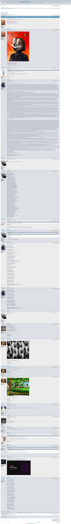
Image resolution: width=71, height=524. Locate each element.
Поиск (59, 5)
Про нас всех (13, 8)
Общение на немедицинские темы (8, 8)
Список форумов (2, 8)
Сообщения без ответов (3, 7)
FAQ (56, 5)
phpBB (28, 523)
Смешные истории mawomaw (10, 76)
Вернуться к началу (3, 28)
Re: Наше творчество (14, 68)
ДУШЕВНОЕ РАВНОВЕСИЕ (25, 1)
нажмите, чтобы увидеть (11, 421)
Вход (1, 5)
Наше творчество (4, 12)
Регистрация (4, 5)
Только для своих (24, 438)
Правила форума (53, 5)
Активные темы (7, 7)
